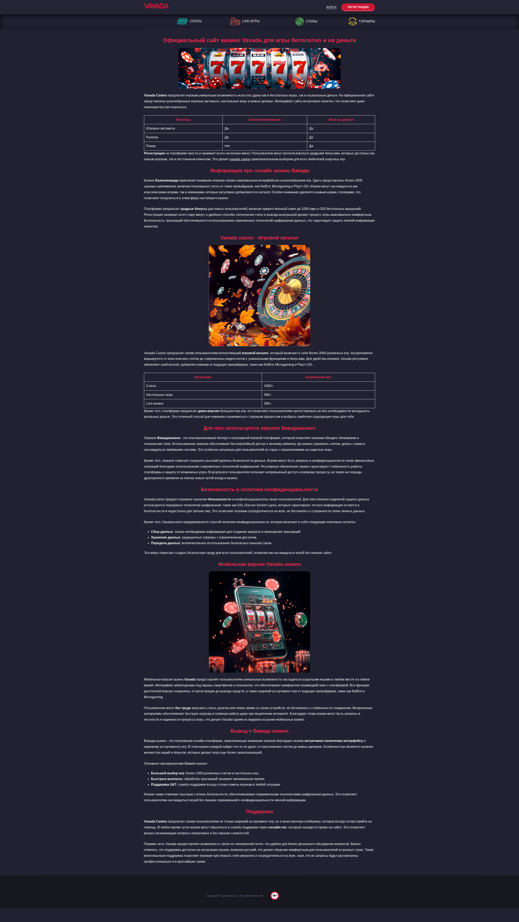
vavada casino (239, 159)
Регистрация (358, 7)
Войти (331, 7)
